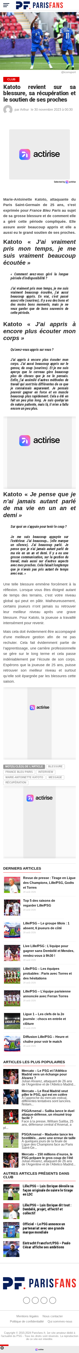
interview (45, 771)
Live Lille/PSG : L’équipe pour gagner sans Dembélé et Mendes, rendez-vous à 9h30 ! (48, 950)
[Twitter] (35, 1300)
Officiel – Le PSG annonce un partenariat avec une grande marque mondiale (44, 1228)
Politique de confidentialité (27, 1321)
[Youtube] (44, 1300)
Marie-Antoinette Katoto (24, 777)
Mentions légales (27, 1316)
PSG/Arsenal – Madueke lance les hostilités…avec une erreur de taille (49, 1136)
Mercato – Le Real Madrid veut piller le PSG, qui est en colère (45, 1092)
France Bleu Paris (19, 771)
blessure (55, 766)
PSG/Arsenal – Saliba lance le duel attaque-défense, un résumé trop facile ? (48, 1114)
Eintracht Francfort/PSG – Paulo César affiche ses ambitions (46, 1245)
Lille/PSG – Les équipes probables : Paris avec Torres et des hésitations (47, 973)
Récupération (15, 782)
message (55, 777)
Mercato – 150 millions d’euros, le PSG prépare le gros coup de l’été (47, 1156)
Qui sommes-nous (60, 1321)
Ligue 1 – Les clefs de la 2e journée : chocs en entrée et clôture (44, 1018)
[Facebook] (26, 1300)
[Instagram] (52, 1300)
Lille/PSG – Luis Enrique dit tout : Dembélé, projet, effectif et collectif (47, 1209)
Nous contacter (53, 1316)
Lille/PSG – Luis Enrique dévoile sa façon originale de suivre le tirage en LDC (48, 1190)
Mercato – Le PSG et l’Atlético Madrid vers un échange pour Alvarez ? (44, 1074)
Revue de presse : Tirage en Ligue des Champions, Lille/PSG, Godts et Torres (49, 882)
